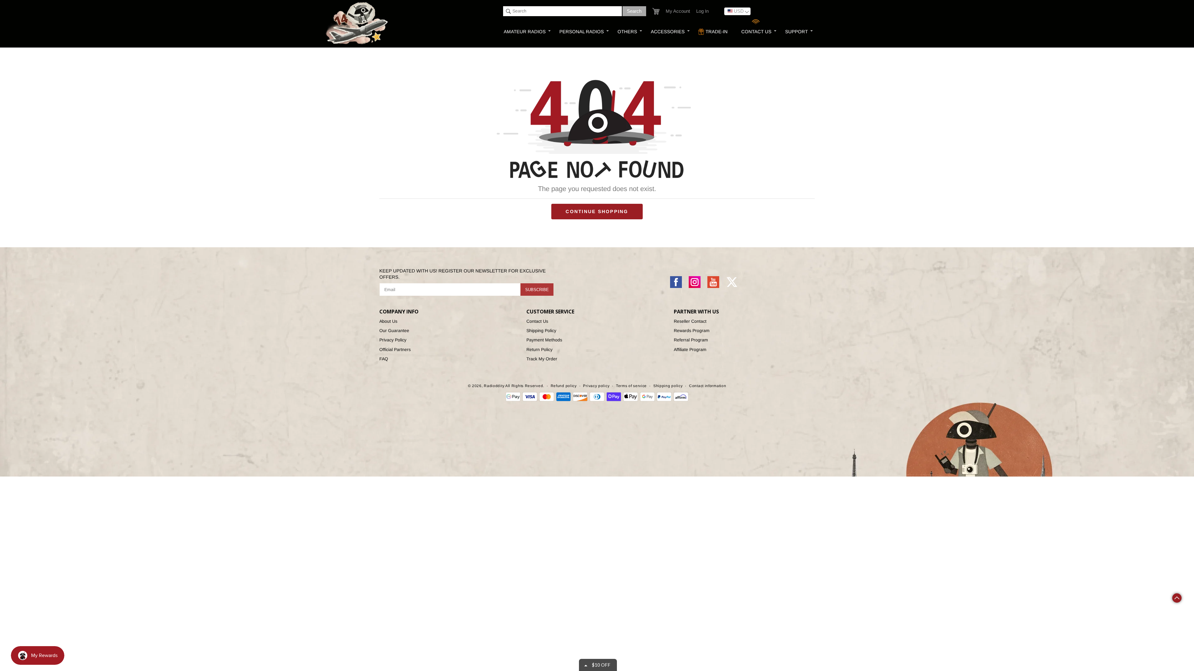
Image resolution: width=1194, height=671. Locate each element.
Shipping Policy (541, 330)
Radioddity (494, 386)
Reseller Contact (690, 321)
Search (634, 11)
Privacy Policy (392, 339)
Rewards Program (692, 330)
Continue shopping (597, 211)
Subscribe (537, 289)
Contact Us (537, 321)
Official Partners (395, 349)
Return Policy (539, 349)
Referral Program (691, 339)
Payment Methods (544, 339)
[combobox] (562, 11)
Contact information (707, 386)
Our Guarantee (394, 330)
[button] (655, 11)
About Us (388, 321)
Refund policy (564, 386)
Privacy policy (596, 386)
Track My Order (541, 358)
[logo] (357, 23)
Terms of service (631, 386)
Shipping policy (668, 386)
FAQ (383, 358)
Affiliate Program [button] (690, 349)
